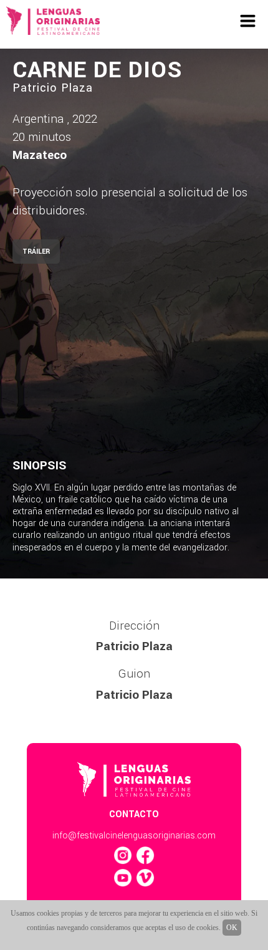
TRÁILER (36, 251)
